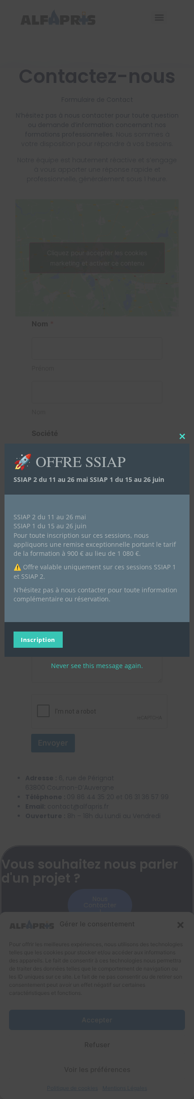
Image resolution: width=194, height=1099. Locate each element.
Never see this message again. (97, 665)
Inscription (38, 639)
